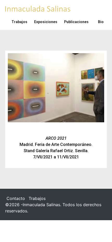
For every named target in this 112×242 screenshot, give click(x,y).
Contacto (16, 198)
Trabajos (37, 198)
